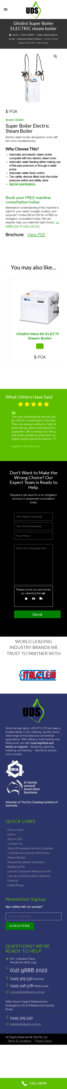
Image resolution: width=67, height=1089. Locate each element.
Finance (12, 880)
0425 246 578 (21, 986)
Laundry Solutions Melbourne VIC (29, 871)
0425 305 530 (31, 226)
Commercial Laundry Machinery (28, 853)
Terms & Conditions (19, 1040)
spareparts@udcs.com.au (25, 1024)
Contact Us (14, 843)
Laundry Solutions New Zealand (28, 876)
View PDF (36, 234)
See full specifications (22, 184)
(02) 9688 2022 (28, 970)
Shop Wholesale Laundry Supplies (30, 848)
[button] (55, 56)
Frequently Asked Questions (25, 862)
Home (11, 834)
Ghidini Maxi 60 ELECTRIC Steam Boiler (40, 336)
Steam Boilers (16, 857)
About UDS (14, 839)
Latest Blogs (15, 885)
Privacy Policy (43, 1040)
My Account (15, 830)
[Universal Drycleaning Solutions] (33, 9)
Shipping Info (16, 866)
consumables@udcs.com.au (27, 992)
